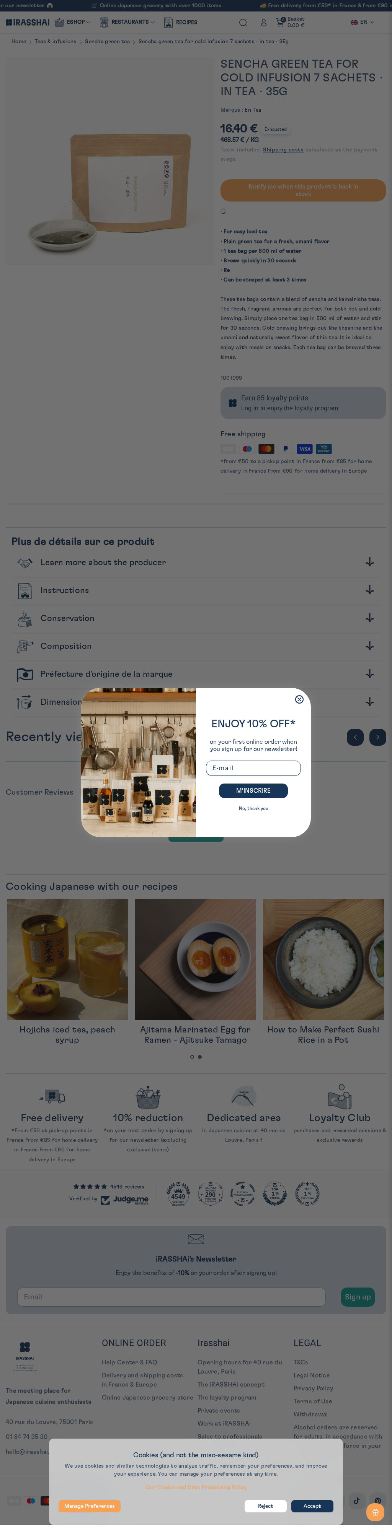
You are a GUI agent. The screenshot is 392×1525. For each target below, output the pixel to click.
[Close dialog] (299, 699)
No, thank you (253, 808)
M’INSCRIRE (253, 791)
